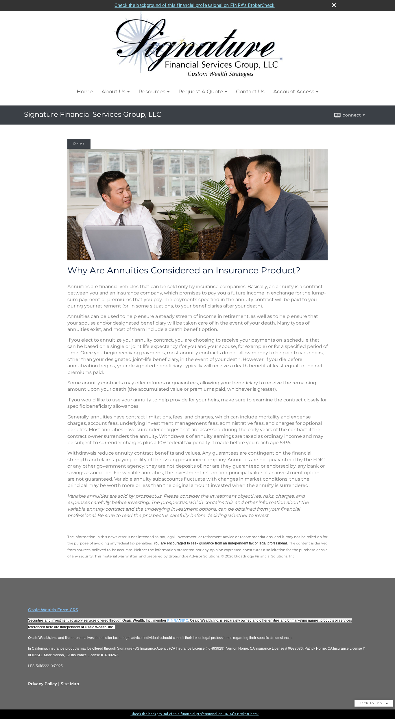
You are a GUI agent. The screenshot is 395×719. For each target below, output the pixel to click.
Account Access (293, 91)
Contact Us (250, 91)
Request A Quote (200, 91)
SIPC (184, 620)
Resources (152, 91)
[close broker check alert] (334, 5)
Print (79, 144)
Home (85, 91)
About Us (113, 91)
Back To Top (371, 703)
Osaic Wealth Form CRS (53, 609)
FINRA (173, 620)
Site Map (70, 683)
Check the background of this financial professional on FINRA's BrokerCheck (194, 5)
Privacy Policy (42, 683)
